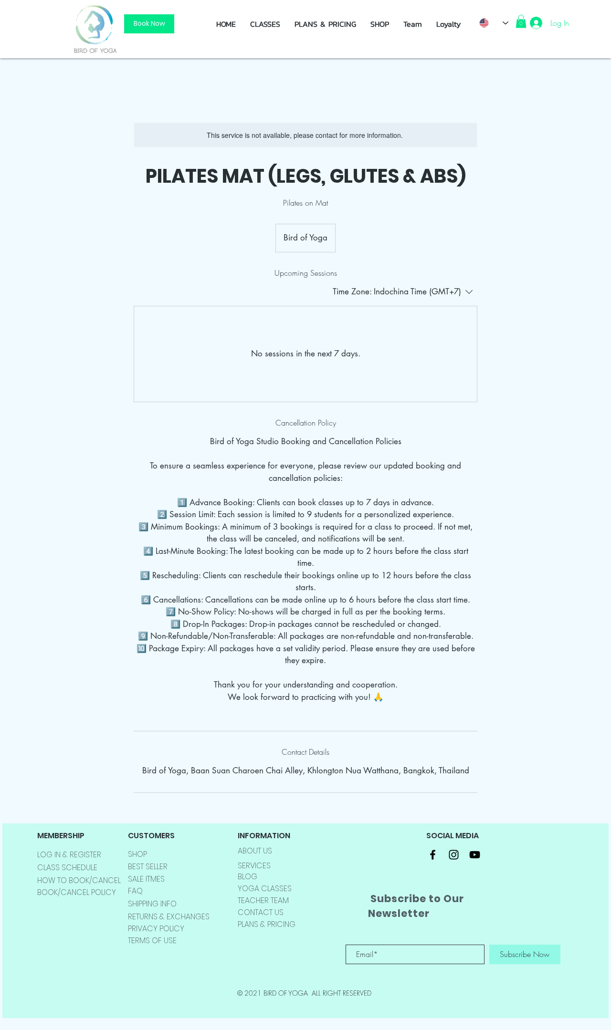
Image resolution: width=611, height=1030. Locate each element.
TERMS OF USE (152, 940)
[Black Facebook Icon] (432, 854)
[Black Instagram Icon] (453, 854)
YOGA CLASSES (265, 888)
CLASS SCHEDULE (67, 867)
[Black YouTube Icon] (474, 854)
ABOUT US (255, 850)
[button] (379, 23)
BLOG (247, 876)
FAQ (135, 890)
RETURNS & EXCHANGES (169, 916)
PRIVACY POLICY (156, 928)
